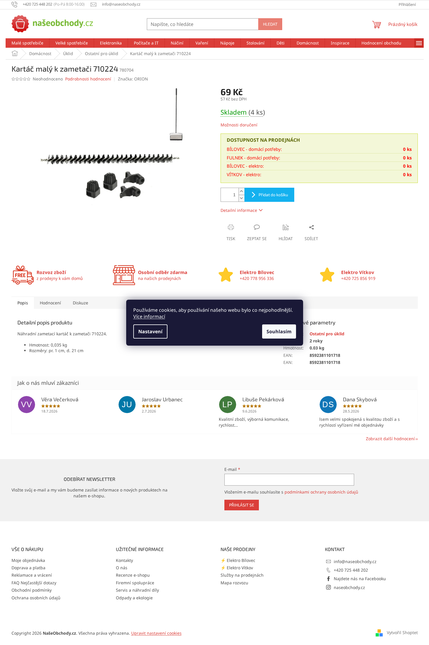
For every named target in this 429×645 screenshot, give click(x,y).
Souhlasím (279, 331)
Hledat (270, 24)
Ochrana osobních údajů (35, 598)
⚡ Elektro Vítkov (237, 567)
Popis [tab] (22, 303)
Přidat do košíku (273, 194)
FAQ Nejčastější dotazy (33, 582)
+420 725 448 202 (351, 570)
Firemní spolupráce (135, 582)
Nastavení (150, 331)
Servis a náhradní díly (137, 590)
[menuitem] (27, 43)
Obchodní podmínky (31, 590)
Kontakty (124, 560)
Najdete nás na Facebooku (360, 578)
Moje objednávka (28, 560)
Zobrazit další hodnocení (390, 438)
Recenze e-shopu (133, 575)
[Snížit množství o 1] (241, 198)
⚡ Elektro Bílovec (238, 560)
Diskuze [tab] (80, 303)
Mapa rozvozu (234, 582)
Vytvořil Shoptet (402, 632)
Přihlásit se (241, 504)
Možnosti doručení (239, 125)
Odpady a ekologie (134, 598)
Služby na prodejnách (242, 575)
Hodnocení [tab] (50, 303)
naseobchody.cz (349, 587)
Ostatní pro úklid (327, 333)
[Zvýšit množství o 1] (241, 191)
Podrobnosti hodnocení (88, 79)
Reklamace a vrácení (31, 575)
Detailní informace (239, 210)
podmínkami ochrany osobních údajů (321, 492)
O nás (121, 567)
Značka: (133, 79)
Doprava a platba (28, 567)
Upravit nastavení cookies (156, 633)
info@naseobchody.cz (355, 561)
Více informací (149, 316)
